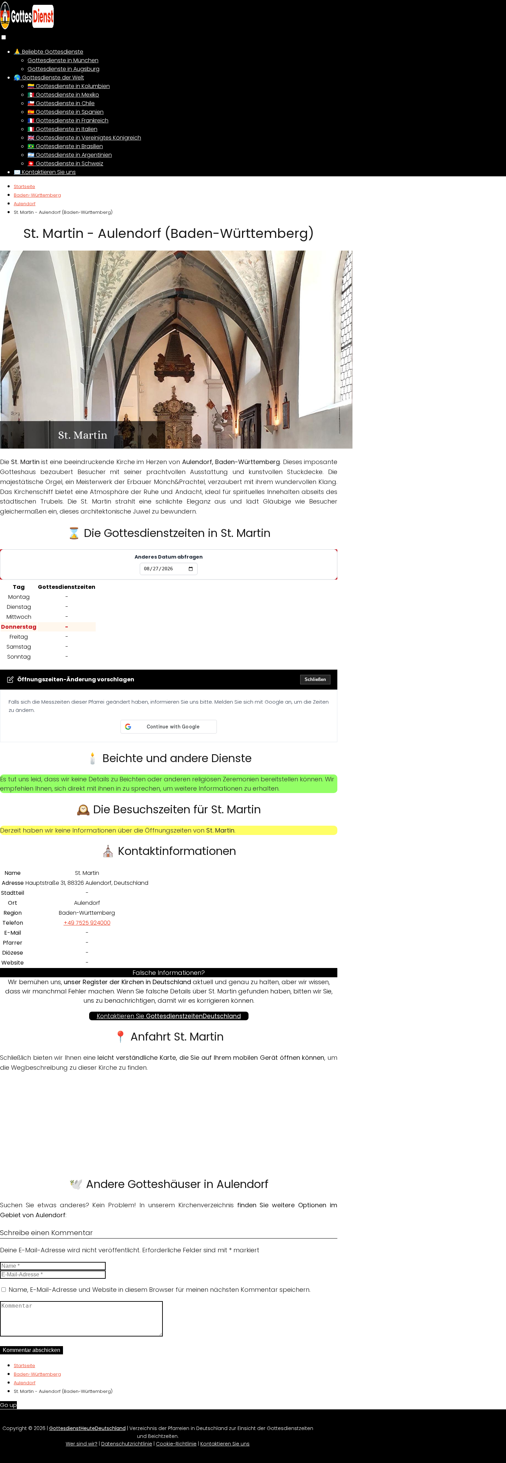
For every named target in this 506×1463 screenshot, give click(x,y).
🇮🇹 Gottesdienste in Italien (62, 129)
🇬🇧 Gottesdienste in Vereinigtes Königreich (84, 138)
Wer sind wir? (81, 1443)
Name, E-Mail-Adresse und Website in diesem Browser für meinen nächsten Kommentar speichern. (159, 1289)
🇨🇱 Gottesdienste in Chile (61, 103)
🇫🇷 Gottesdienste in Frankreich (68, 120)
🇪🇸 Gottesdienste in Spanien (66, 112)
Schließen (315, 679)
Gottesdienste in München (63, 60)
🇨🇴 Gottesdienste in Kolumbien (69, 86)
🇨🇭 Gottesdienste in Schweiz (65, 163)
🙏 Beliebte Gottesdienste (48, 52)
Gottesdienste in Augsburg (63, 69)
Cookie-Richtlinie (176, 1443)
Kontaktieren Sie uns (225, 1443)
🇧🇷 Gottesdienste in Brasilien (65, 146)
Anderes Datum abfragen (169, 557)
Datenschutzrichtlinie (126, 1443)
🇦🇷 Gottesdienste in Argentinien (70, 155)
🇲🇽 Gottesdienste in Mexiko (63, 95)
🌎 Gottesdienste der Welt (49, 77)
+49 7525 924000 (87, 923)
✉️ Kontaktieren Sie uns (45, 172)
